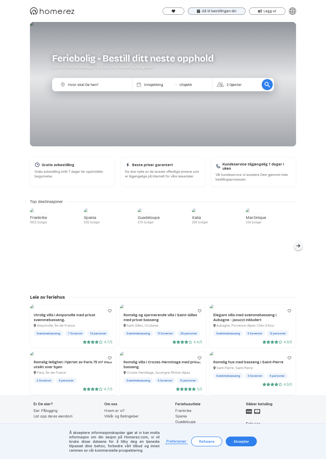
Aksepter (241, 441)
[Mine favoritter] (173, 11)
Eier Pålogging (45, 410)
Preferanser (176, 441)
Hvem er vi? (114, 410)
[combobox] (96, 84)
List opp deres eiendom (53, 416)
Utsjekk (185, 85)
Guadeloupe (185, 421)
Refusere (206, 441)
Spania (181, 416)
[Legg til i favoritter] (110, 311)
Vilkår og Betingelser (121, 416)
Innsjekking (153, 85)
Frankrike (183, 410)
